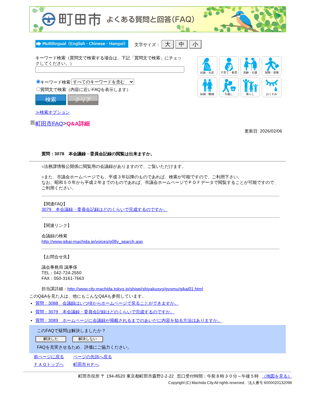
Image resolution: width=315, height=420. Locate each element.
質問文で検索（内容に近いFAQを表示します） (85, 89)
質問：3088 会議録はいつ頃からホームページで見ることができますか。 (107, 303)
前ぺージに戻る (49, 356)
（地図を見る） (277, 376)
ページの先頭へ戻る (92, 356)
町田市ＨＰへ (86, 364)
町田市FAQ (49, 124)
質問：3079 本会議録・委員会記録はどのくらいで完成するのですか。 (104, 311)
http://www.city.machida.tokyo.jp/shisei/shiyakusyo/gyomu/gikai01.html (135, 288)
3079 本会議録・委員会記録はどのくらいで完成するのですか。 (105, 209)
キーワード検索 (55, 82)
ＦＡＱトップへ (49, 364)
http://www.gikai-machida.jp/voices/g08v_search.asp (92, 241)
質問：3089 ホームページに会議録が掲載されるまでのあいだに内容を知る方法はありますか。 (128, 320)
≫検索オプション (52, 112)
